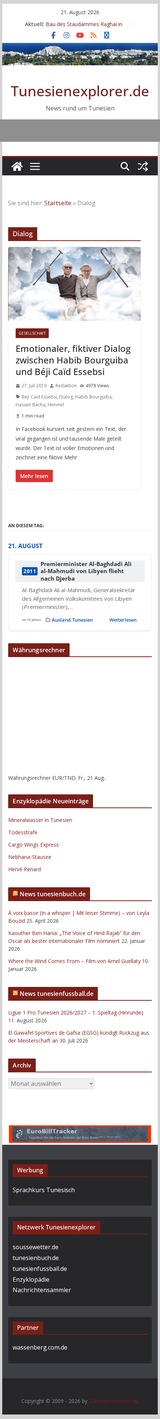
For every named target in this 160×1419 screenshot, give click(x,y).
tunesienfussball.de (40, 1269)
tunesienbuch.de (36, 1258)
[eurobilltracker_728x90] (80, 1130)
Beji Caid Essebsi (39, 397)
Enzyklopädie (31, 1279)
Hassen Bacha (30, 404)
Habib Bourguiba (93, 397)
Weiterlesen (123, 619)
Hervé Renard (24, 869)
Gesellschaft (32, 333)
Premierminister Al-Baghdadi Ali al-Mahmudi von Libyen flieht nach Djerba (86, 571)
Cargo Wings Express (33, 844)
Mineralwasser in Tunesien (40, 819)
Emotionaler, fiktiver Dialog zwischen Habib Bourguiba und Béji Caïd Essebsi (73, 360)
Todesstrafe (23, 832)
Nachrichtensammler (42, 1290)
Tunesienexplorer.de (80, 90)
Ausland (61, 619)
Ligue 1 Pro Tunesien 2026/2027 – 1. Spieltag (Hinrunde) (75, 1012)
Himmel (56, 404)
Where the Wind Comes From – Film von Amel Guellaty (74, 961)
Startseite (57, 203)
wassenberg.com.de (40, 1347)
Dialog (66, 397)
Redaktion (66, 385)
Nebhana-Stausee (29, 856)
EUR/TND (64, 777)
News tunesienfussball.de (57, 994)
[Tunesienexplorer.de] (17, 166)
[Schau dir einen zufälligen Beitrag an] (143, 166)
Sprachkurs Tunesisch (44, 1190)
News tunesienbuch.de (53, 894)
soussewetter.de (35, 1247)
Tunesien (82, 619)
